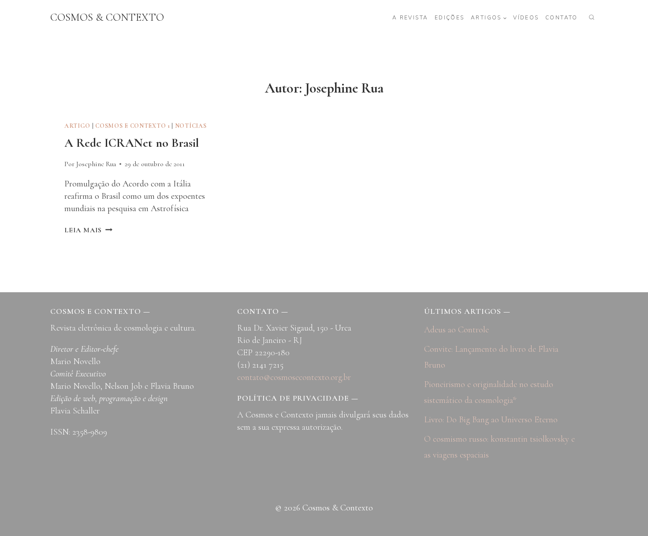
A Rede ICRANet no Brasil (131, 142)
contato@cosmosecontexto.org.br (294, 377)
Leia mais (88, 230)
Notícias (191, 126)
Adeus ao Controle (456, 329)
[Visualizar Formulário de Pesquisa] (591, 17)
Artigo (77, 126)
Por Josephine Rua (90, 164)
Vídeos (526, 17)
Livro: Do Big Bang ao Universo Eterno (491, 419)
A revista (410, 17)
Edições (450, 17)
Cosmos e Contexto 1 (132, 126)
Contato (561, 17)
